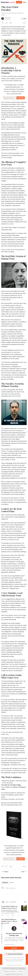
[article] (14, 910)
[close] (23, 926)
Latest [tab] (7, 902)
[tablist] (8, 882)
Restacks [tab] (11, 882)
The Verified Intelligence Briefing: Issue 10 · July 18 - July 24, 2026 (9, 921)
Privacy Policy (19, 960)
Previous (6, 871)
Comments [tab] (5, 882)
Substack (8, 974)
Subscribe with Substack (15, 954)
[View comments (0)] (6, 22)
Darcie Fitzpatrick (9, 913)
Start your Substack (10, 971)
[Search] (25, 901)
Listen (24, 18)
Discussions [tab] (13, 902)
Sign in (24, 2)
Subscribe (19, 2)
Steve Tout (7, 17)
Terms (16, 968)
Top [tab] (3, 902)
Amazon (14, 787)
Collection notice (22, 968)
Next (23, 871)
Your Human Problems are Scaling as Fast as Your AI (9, 907)
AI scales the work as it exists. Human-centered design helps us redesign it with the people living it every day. (10, 910)
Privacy (12, 968)
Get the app (20, 971)
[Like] (2, 22)
